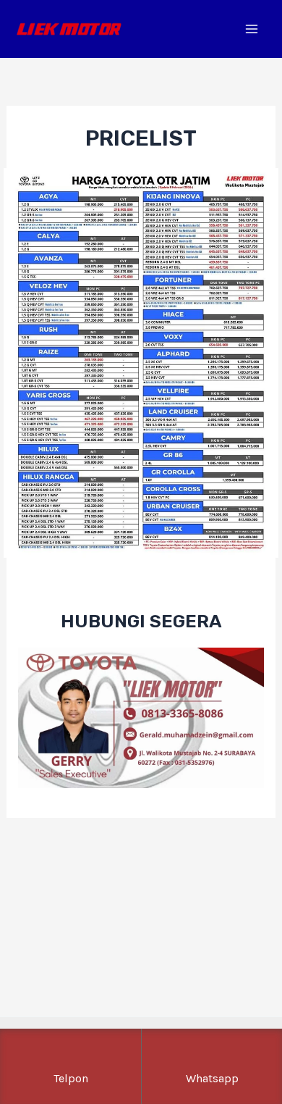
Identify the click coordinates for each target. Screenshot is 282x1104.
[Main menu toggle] (251, 29)
